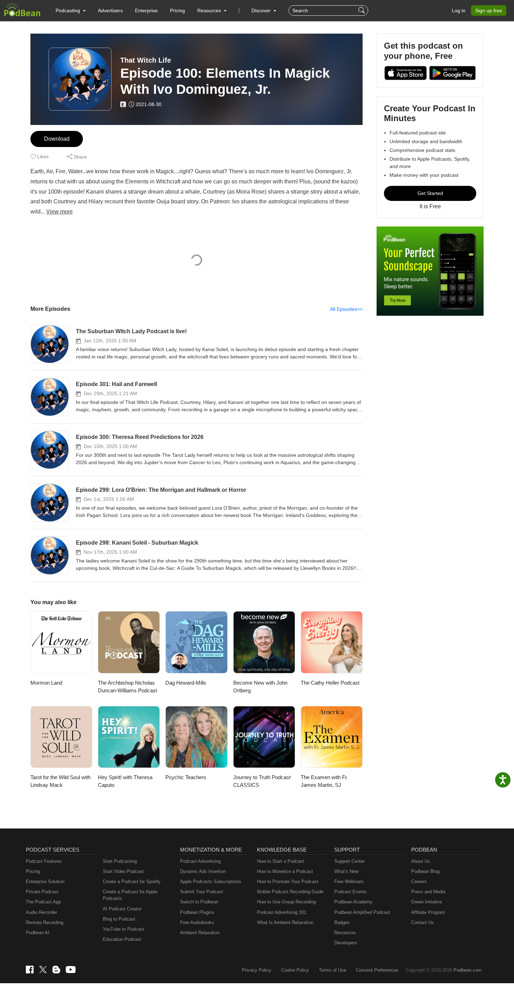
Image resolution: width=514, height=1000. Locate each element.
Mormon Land (46, 683)
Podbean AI (37, 932)
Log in (458, 10)
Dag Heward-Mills (185, 683)
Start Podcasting (120, 861)
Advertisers (110, 10)
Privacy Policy (256, 970)
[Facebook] (30, 969)
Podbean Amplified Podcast (362, 912)
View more (59, 212)
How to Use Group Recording (286, 901)
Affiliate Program (428, 912)
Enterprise (146, 10)
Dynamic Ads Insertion (203, 871)
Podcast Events (350, 891)
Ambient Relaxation (200, 932)
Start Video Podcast (123, 871)
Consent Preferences (377, 970)
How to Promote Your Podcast (287, 881)
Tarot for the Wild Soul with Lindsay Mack (60, 781)
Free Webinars (349, 881)
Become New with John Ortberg (260, 687)
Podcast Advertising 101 (281, 912)
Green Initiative (426, 901)
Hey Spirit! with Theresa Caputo (125, 781)
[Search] (362, 10)
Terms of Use (332, 970)
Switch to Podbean (199, 901)
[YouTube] (71, 969)
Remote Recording (44, 922)
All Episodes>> (346, 309)
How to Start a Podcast (280, 861)
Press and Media (428, 891)
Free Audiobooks (197, 922)
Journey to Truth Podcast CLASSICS (262, 781)
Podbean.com (467, 970)
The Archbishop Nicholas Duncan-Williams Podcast (127, 687)
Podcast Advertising (200, 861)
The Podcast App (43, 901)
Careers (419, 881)
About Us (420, 861)
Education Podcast (122, 939)
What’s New (346, 871)
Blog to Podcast (119, 919)
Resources (345, 932)
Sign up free (488, 10)
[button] (71, 10)
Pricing (177, 10)
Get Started (430, 193)
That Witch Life (145, 60)
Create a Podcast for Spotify (131, 881)
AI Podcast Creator (122, 908)
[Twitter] (43, 969)
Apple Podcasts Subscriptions (210, 881)
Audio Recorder (41, 912)
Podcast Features (44, 861)
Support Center (349, 861)
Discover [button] (261, 10)
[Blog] (56, 969)
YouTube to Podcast (123, 929)
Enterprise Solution (45, 881)
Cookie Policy (295, 970)
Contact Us (422, 922)
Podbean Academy (353, 901)
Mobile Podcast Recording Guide (290, 891)
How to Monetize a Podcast (285, 871)
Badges (342, 922)
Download (57, 139)
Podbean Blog (425, 871)
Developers (345, 942)
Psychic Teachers (185, 777)
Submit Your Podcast (201, 891)
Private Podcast (42, 891)
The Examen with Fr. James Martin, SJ (324, 781)
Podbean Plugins (197, 912)
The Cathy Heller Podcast (330, 683)
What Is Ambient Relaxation (285, 922)
